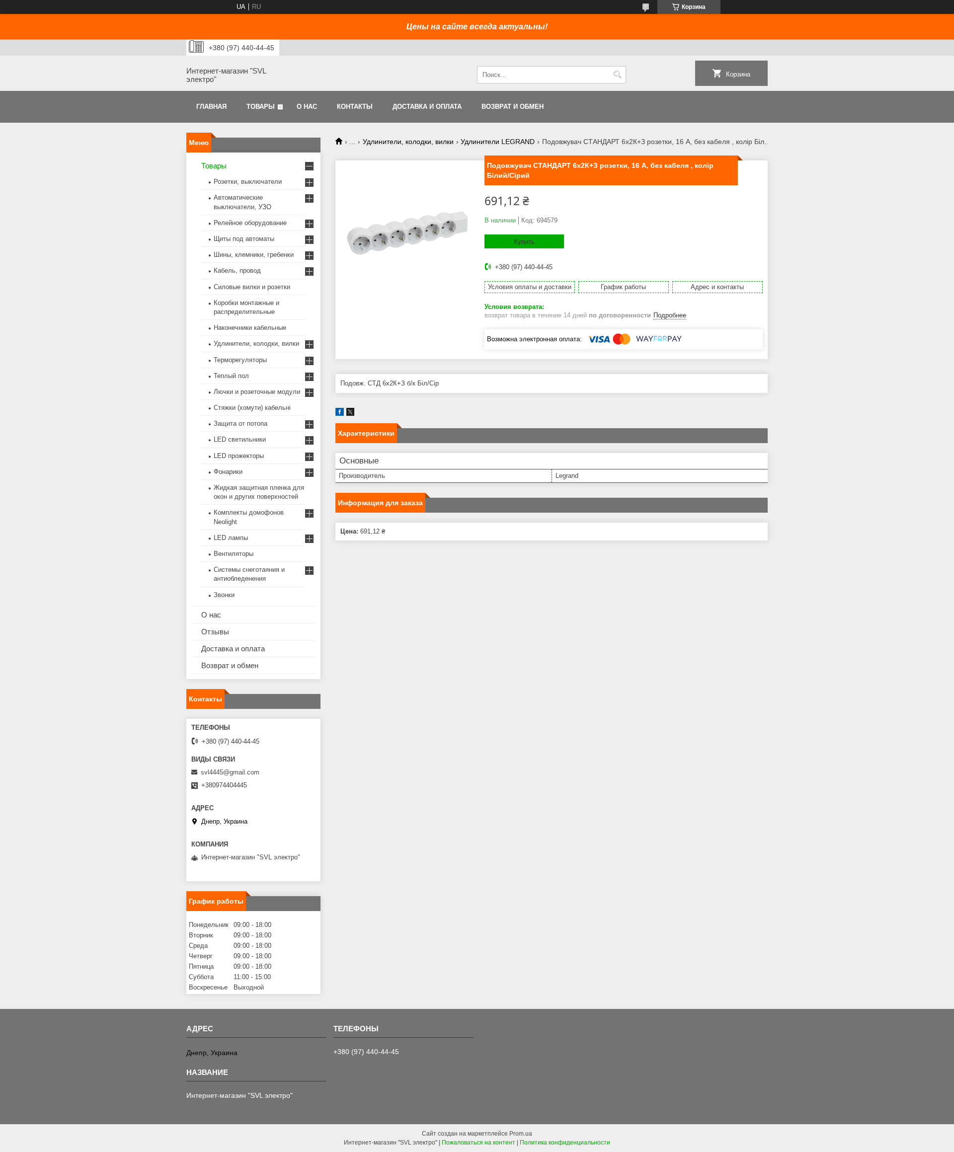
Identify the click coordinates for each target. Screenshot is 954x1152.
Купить (524, 241)
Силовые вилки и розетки (252, 287)
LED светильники (240, 439)
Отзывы (215, 631)
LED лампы (231, 537)
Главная (211, 106)
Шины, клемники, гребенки (254, 254)
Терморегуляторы (240, 360)
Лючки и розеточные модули (257, 391)
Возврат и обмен (512, 106)
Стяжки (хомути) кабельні (252, 407)
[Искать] (617, 74)
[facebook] (339, 413)
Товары (260, 106)
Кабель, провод (237, 270)
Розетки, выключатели (248, 181)
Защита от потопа (240, 423)
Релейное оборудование (250, 223)
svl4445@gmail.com (230, 772)
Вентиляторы (233, 553)
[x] (350, 413)
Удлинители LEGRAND (498, 142)
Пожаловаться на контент (478, 1142)
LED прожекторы (239, 456)
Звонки (224, 595)
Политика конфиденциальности (565, 1142)
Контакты (355, 106)
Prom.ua (520, 1133)
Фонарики (228, 471)
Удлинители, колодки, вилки (408, 142)
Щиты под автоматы (244, 238)
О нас (307, 106)
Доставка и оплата (427, 106)
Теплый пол (231, 376)
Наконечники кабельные (250, 327)
